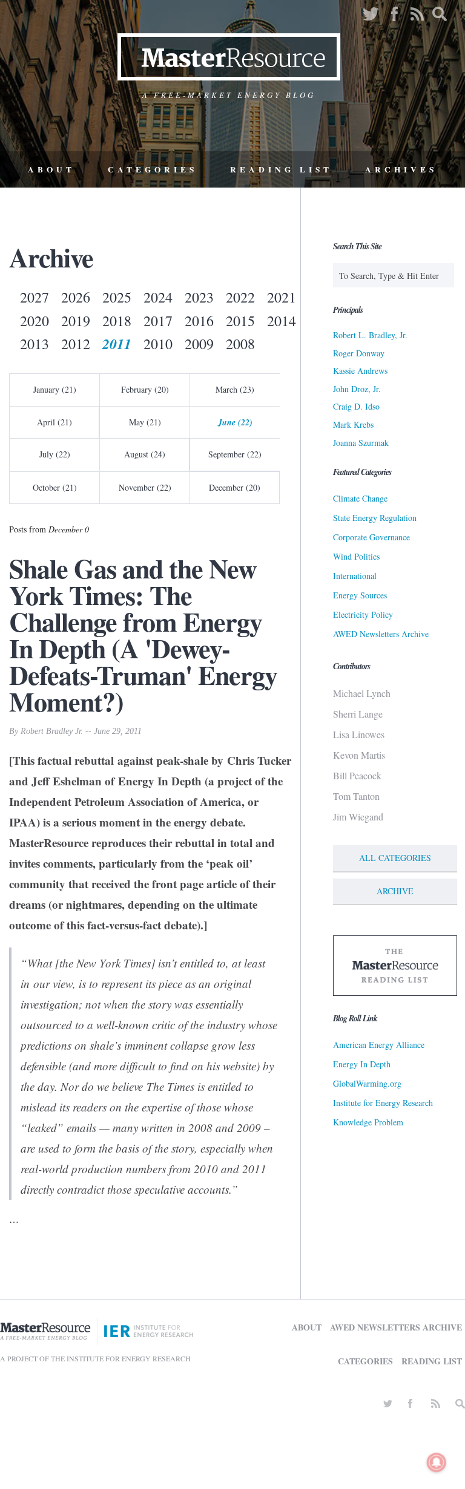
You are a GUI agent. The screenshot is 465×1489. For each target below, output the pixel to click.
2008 (240, 343)
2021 (281, 297)
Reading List (281, 169)
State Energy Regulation (375, 517)
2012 (75, 343)
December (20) (234, 487)
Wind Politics (356, 556)
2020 (34, 320)
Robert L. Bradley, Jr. (370, 335)
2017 (158, 320)
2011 (116, 343)
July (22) (54, 454)
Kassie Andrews (360, 370)
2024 (158, 297)
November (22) (145, 487)
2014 (281, 320)
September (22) (235, 454)
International (355, 575)
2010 (158, 343)
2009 (199, 343)
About (51, 169)
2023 (199, 297)
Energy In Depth (362, 1064)
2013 (34, 343)
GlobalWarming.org (367, 1083)
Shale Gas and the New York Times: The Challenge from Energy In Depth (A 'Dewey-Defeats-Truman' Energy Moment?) (143, 635)
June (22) (235, 422)
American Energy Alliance (378, 1044)
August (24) (144, 454)
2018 (116, 320)
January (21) (54, 389)
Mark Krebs (353, 424)
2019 (75, 320)
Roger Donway (358, 353)
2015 (240, 320)
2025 (116, 297)
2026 (75, 297)
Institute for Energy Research (383, 1102)
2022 (240, 297)
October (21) (55, 487)
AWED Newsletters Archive (381, 634)
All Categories (395, 857)
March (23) (235, 389)
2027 (34, 297)
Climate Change (360, 498)
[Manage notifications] (436, 1462)
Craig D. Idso (356, 406)
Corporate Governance (371, 537)
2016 (199, 320)
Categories (152, 169)
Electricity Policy (363, 614)
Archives (401, 169)
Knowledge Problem (368, 1122)
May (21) (145, 422)
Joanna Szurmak (361, 442)
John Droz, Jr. (357, 388)
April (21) (54, 422)
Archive (395, 891)
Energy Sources (360, 595)
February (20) (145, 389)
